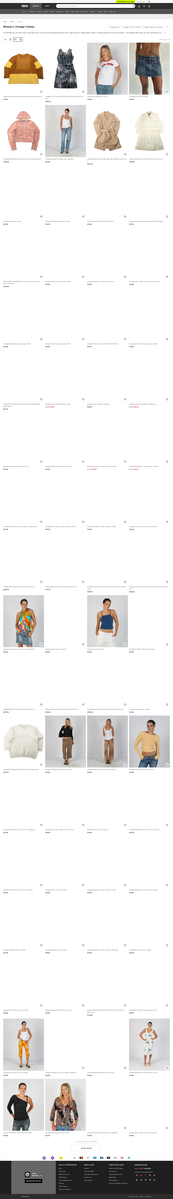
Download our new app (126, 1)
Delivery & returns (64, 1174)
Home (5, 21)
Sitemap (61, 1183)
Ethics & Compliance (65, 1189)
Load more (86, 1148)
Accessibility (148, 1196)
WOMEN (36, 6)
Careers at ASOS (89, 1171)
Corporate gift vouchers (116, 1174)
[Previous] (106, 27)
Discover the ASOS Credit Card (118, 1183)
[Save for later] (41, 92)
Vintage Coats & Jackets (131, 27)
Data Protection (63, 1186)
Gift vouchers (113, 1171)
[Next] (167, 27)
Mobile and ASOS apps (116, 1168)
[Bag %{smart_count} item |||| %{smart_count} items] (149, 6)
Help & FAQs (141, 1)
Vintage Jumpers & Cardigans (153, 27)
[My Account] (139, 6)
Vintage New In (115, 27)
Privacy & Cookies (133, 1196)
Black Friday (112, 1177)
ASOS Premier (63, 1177)
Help (60, 1168)
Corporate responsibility (91, 1174)
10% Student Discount (65, 1180)
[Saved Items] (144, 6)
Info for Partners (113, 1180)
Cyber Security (88, 1180)
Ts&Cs (141, 1196)
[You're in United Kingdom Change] (149, 1)
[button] (137, 1175)
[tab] (24, 11)
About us (86, 1168)
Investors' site (88, 1177)
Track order (62, 1171)
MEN (47, 6)
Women (12, 21)
